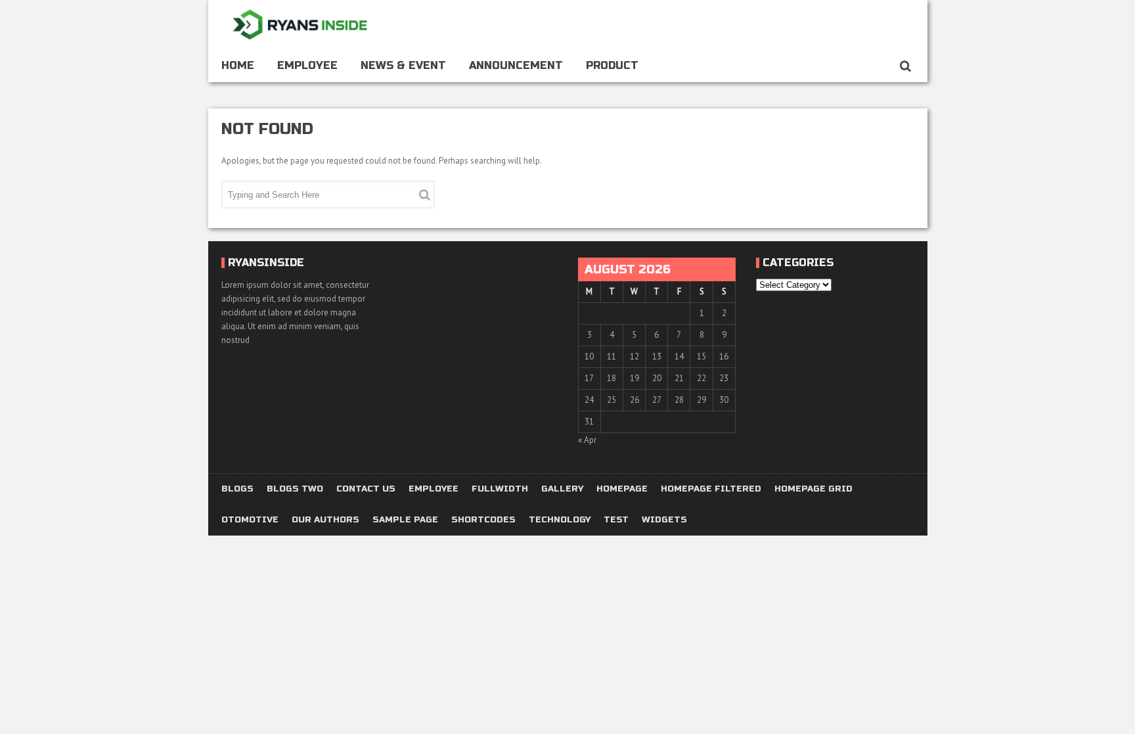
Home (237, 65)
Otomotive (249, 520)
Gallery (562, 489)
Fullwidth (500, 489)
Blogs (237, 489)
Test (616, 520)
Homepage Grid (813, 489)
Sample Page (405, 520)
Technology (559, 520)
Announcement (516, 65)
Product (612, 65)
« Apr (587, 440)
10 (589, 356)
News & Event (403, 65)
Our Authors (325, 520)
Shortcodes (483, 520)
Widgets (664, 520)
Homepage (622, 489)
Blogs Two (295, 489)
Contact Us (365, 489)
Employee (307, 65)
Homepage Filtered (711, 489)
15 (701, 356)
